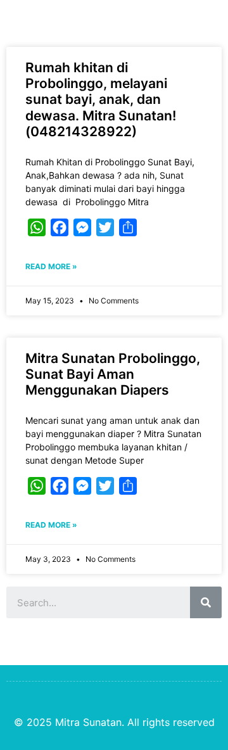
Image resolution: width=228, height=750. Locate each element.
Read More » (51, 266)
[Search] (206, 602)
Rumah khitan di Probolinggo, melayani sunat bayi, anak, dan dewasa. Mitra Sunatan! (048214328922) (100, 99)
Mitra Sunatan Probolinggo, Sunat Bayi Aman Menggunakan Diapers (112, 374)
